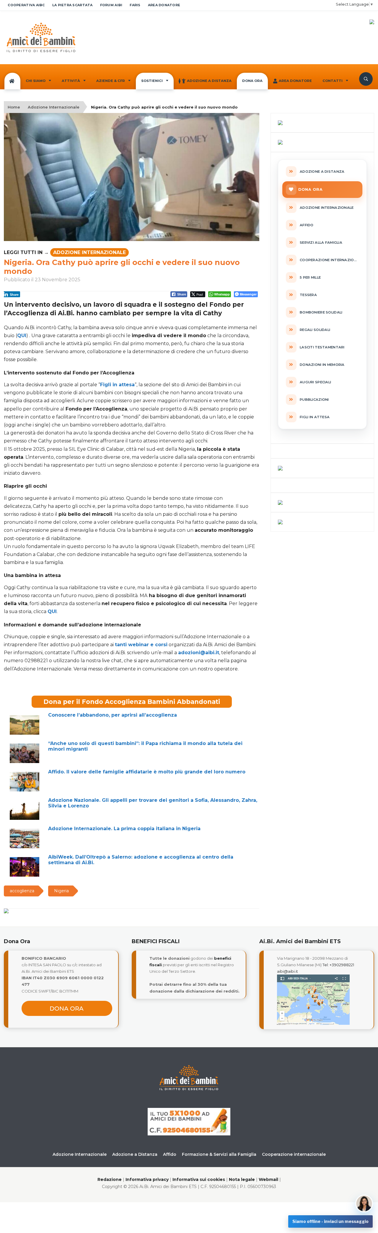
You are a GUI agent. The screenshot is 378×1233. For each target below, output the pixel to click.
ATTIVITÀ (71, 81)
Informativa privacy (147, 1179)
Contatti (332, 81)
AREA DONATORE (164, 5)
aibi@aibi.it (287, 971)
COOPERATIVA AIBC (26, 5)
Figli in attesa (117, 384)
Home (14, 107)
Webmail (268, 1179)
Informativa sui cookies (198, 1179)
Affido (169, 1154)
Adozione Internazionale (53, 107)
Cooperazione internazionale (294, 1154)
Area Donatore (295, 81)
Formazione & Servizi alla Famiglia (219, 1154)
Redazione (109, 1179)
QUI (21, 335)
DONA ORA (252, 81)
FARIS (135, 5)
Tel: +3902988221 (338, 964)
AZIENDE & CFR (110, 81)
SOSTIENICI (152, 81)
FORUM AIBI (111, 5)
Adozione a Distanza (209, 81)
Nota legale (242, 1179)
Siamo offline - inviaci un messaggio (330, 1221)
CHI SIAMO (35, 81)
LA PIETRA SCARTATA (72, 5)
